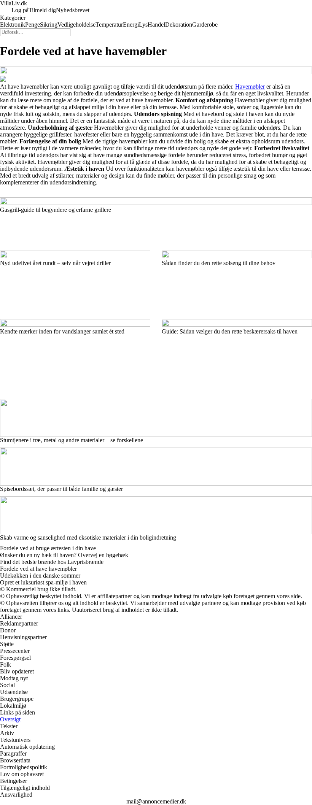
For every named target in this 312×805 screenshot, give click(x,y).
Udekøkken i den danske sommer (40, 575)
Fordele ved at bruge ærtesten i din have (48, 548)
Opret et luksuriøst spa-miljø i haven (43, 582)
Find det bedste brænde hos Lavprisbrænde (51, 562)
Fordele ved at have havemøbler (38, 568)
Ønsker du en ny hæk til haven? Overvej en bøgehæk (64, 555)
